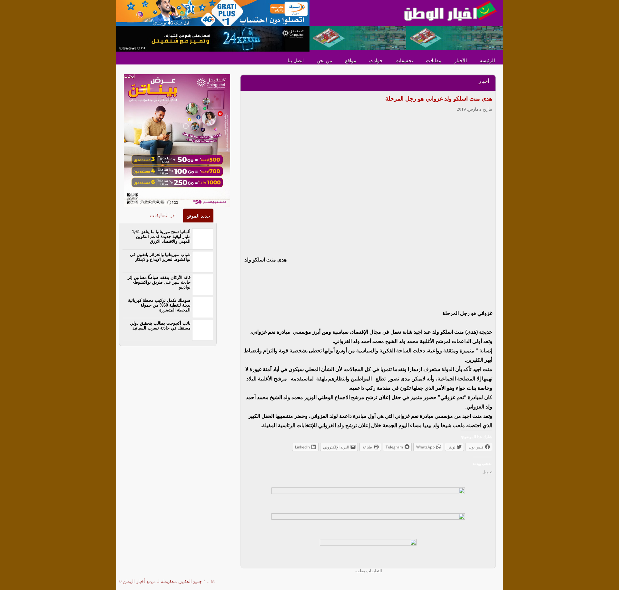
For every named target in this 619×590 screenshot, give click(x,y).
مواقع (350, 60)
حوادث (376, 60)
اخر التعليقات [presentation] (163, 215)
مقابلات (433, 60)
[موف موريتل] (213, 12)
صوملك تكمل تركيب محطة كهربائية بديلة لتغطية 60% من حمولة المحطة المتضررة (159, 305)
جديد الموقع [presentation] (198, 216)
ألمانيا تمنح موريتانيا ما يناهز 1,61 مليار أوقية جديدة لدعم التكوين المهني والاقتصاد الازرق (161, 236)
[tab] (198, 215)
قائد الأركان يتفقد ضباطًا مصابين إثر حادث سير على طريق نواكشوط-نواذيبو (159, 282)
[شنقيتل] (213, 38)
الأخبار (460, 60)
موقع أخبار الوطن (139, 581)
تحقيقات (404, 60)
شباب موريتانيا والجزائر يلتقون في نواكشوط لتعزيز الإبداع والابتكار (160, 257)
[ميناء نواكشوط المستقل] (406, 37)
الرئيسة (487, 60)
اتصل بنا (296, 60)
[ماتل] (368, 551)
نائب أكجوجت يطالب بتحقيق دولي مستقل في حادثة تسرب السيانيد (160, 325)
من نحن (324, 60)
